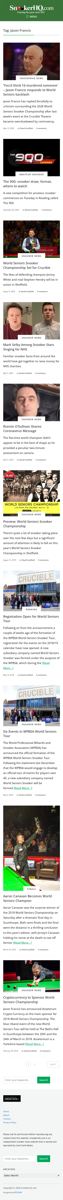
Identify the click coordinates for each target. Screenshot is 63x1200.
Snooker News (31, 256)
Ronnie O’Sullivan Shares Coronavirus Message (22, 428)
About (6, 1115)
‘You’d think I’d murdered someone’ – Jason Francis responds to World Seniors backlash (30, 90)
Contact (7, 1118)
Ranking (31, 609)
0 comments (42, 291)
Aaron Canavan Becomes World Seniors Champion (27, 898)
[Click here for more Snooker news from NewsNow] (12, 1098)
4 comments (41, 128)
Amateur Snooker (31, 174)
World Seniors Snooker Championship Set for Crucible (26, 265)
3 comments (41, 460)
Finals (31, 889)
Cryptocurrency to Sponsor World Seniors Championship (28, 999)
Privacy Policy (9, 1122)
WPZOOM (18, 1192)
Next (53, 1064)
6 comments (43, 560)
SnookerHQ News (31, 78)
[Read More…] (23, 788)
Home (6, 1111)
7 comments (46, 210)
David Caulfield (26, 128)
